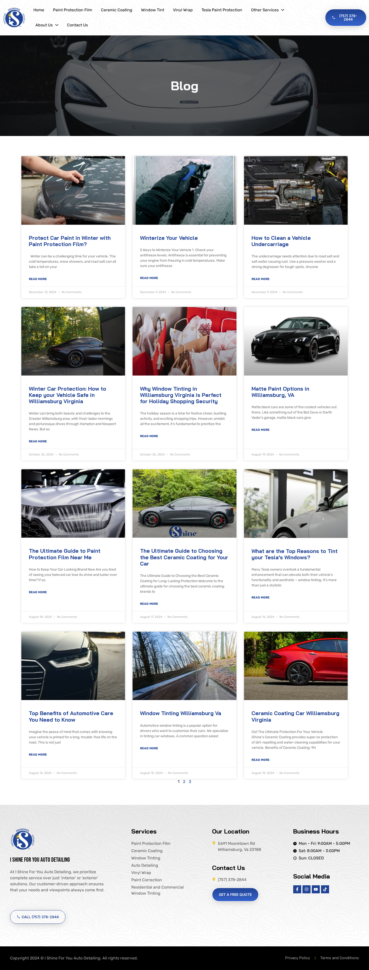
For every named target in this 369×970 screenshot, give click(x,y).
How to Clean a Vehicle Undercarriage (281, 241)
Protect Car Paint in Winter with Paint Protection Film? (70, 241)
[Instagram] (306, 889)
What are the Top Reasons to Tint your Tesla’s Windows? (295, 554)
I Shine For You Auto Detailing (40, 859)
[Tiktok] (325, 889)
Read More (38, 279)
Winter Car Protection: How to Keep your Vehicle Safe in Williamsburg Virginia (67, 394)
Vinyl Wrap (183, 10)
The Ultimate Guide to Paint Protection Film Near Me (64, 553)
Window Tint (152, 10)
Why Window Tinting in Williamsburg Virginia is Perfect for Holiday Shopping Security (180, 394)
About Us (44, 25)
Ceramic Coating (116, 10)
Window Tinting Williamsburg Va (180, 713)
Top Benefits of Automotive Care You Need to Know (71, 716)
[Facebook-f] (297, 889)
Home (38, 10)
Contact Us (77, 25)
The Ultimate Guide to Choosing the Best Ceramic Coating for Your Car (184, 557)
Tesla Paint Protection (222, 10)
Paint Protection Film (72, 10)
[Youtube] (316, 889)
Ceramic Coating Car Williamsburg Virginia (295, 716)
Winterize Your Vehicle (169, 238)
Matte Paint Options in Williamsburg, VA (280, 391)
